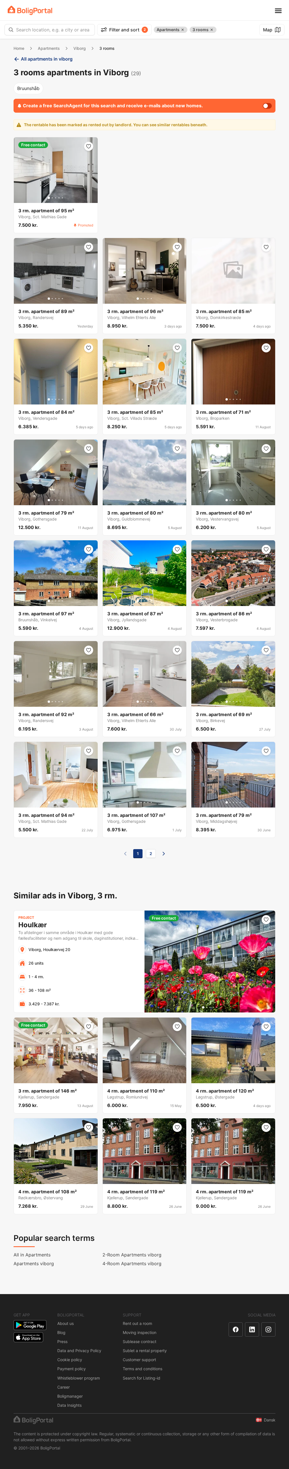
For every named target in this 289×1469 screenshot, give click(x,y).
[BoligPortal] (30, 10)
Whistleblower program (78, 1378)
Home (19, 48)
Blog (61, 1332)
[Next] (163, 853)
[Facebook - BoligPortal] (236, 1329)
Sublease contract (139, 1341)
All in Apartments (32, 1255)
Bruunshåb (28, 88)
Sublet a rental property (145, 1350)
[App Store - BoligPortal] (28, 1337)
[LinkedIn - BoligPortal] (252, 1329)
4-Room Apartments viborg (131, 1263)
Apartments (49, 48)
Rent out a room (137, 1323)
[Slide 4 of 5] (59, 198)
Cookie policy (69, 1359)
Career (63, 1387)
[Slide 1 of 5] (49, 198)
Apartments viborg (34, 1263)
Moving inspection (139, 1332)
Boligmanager (70, 1396)
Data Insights (69, 1405)
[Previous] (125, 853)
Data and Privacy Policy (79, 1350)
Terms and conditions (142, 1368)
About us (65, 1323)
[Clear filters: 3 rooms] (212, 30)
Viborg (79, 48)
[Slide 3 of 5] (55, 198)
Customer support (139, 1359)
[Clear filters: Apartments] (183, 30)
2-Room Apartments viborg (131, 1255)
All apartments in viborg (47, 59)
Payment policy (71, 1368)
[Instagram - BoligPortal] (268, 1329)
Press (62, 1341)
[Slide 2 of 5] (52, 198)
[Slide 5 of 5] (62, 198)
